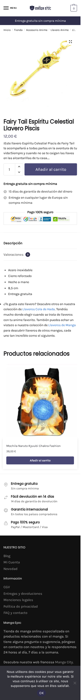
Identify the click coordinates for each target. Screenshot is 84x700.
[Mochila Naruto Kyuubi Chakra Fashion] (40, 401)
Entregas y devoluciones (23, 593)
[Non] (74, 683)
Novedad (11, 569)
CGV (7, 587)
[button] (70, 41)
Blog (7, 556)
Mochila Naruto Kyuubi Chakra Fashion (33, 446)
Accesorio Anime (36, 30)
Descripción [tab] (13, 243)
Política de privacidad (21, 606)
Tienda (18, 30)
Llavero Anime (60, 30)
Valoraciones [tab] (16, 254)
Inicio (7, 30)
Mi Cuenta (12, 562)
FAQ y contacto (15, 613)
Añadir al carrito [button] (40, 460)
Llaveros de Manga (62, 325)
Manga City (64, 662)
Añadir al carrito (50, 169)
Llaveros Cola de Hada (38, 309)
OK (41, 693)
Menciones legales (18, 600)
